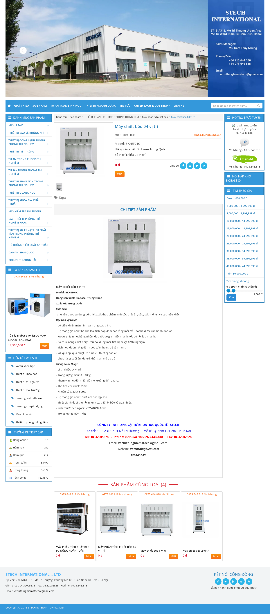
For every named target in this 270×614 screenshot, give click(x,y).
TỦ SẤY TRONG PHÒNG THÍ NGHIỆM (25, 172)
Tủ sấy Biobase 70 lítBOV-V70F (27, 335)
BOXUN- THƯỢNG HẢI (22, 260)
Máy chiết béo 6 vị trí (154, 550)
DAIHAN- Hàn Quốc (21, 252)
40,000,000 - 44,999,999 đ (242, 266)
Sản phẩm (40, 105)
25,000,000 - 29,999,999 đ (242, 243)
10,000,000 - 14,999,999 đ (242, 221)
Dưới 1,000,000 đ (236, 198)
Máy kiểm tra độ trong (24, 211)
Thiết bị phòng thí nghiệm (32, 422)
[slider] (228, 291)
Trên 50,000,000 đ (237, 273)
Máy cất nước (24, 414)
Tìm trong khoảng (237, 281)
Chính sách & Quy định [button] (151, 105)
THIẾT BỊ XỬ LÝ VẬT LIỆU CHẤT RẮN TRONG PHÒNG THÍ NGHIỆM (27, 233)
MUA (119, 174)
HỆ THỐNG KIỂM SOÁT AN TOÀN (28, 245)
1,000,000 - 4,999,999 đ (240, 206)
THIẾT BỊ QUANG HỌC (21, 192)
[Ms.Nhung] (244, 142)
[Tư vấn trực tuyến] (244, 125)
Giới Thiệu (21, 105)
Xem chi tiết (85, 540)
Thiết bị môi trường (28, 390)
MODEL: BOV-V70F (19, 340)
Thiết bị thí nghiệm (27, 382)
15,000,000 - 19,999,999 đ (242, 228)
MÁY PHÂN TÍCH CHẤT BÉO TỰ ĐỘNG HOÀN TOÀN (72, 548)
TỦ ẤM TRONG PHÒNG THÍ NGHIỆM (25, 160)
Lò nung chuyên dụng (29, 406)
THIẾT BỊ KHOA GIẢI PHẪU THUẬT (24, 202)
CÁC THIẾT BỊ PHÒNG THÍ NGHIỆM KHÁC (24, 220)
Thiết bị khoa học (26, 374)
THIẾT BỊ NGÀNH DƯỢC (100, 105)
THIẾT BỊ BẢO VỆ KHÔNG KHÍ (26, 133)
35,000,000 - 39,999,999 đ (242, 258)
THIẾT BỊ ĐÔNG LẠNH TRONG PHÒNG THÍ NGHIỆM (26, 142)
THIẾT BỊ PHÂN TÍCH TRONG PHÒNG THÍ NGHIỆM (25, 183)
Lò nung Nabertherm (29, 398)
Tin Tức (125, 105)
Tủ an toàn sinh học (66, 105)
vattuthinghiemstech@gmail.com (34, 591)
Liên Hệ (179, 105)
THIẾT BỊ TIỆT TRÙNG (21, 151)
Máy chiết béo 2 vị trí (196, 550)
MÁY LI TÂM (15, 125)
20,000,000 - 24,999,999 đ (242, 236)
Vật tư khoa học (25, 366)
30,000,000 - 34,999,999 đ (242, 251)
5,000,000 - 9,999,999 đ (240, 213)
